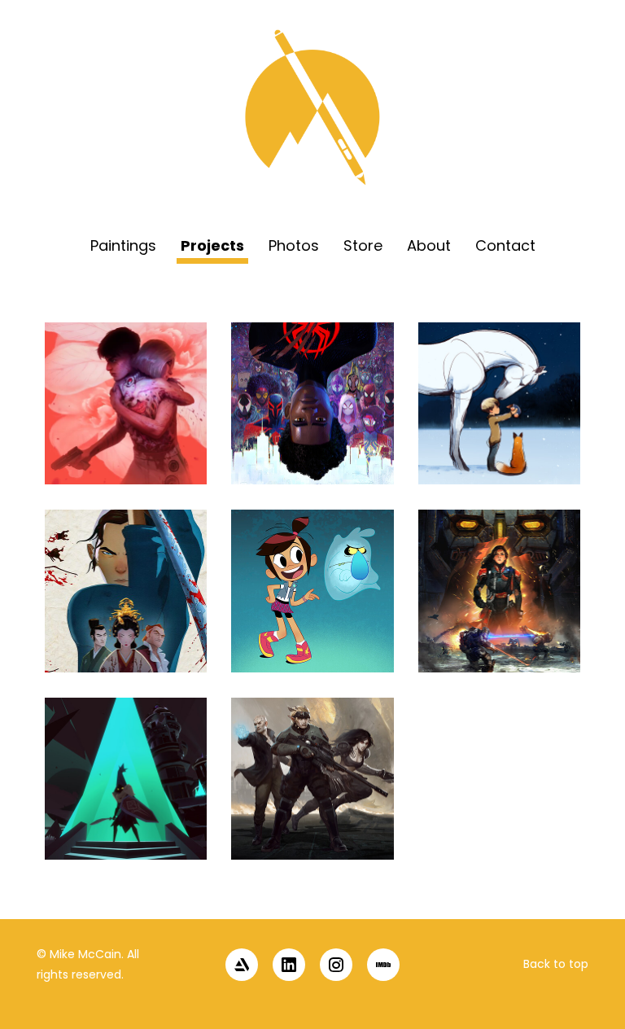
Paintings (123, 245)
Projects (212, 245)
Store (362, 245)
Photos (294, 245)
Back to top (555, 964)
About (429, 245)
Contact (505, 245)
